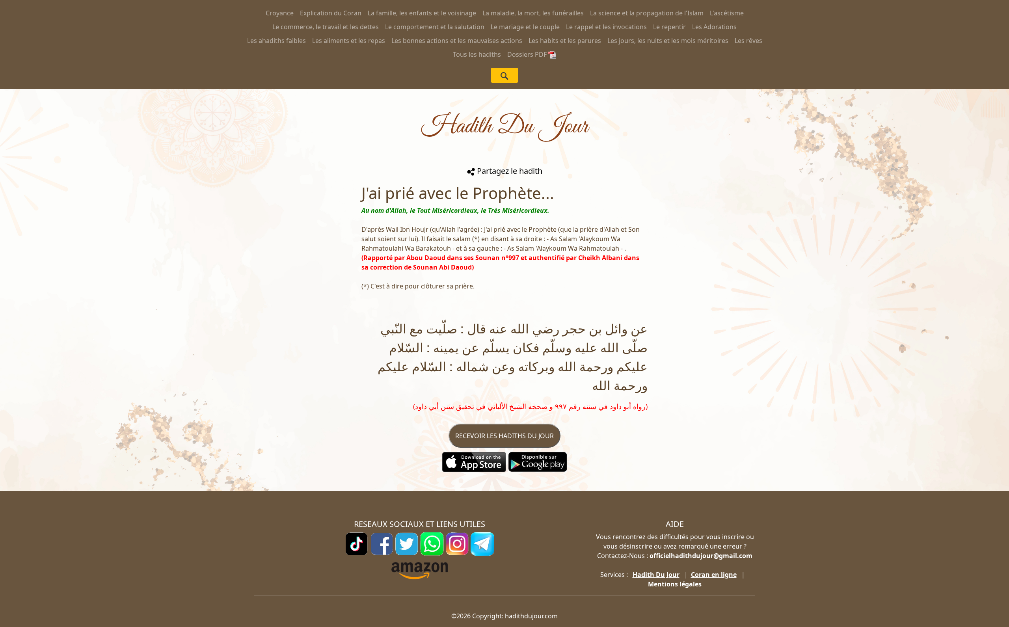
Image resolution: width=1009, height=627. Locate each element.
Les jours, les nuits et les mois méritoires (667, 40)
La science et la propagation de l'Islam (647, 13)
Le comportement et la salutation (434, 26)
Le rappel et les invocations (606, 26)
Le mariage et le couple (525, 26)
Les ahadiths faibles (276, 40)
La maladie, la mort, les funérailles (533, 13)
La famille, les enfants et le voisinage (422, 13)
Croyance (280, 13)
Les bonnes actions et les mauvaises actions (456, 40)
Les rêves (748, 40)
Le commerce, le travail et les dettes (325, 26)
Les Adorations (714, 26)
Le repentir (669, 26)
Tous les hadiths (477, 54)
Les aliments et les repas (348, 40)
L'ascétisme (727, 13)
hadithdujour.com (531, 616)
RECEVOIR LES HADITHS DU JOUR (504, 436)
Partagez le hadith (508, 171)
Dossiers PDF (527, 54)
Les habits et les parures (565, 40)
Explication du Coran (330, 13)
